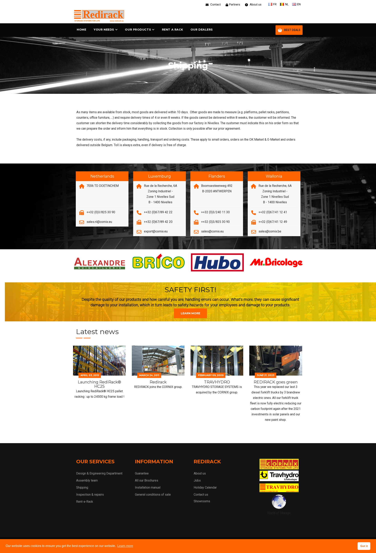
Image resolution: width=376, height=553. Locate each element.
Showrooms (202, 501)
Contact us (201, 494)
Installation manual (147, 487)
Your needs (104, 29)
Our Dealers (202, 29)
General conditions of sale (153, 494)
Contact (215, 4)
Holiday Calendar (205, 487)
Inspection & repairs (90, 494)
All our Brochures (146, 480)
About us (255, 4)
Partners (234, 4)
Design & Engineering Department (99, 473)
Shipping (82, 487)
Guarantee (142, 473)
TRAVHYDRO (217, 382)
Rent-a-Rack (84, 501)
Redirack (158, 382)
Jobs (197, 480)
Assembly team (87, 480)
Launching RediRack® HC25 (99, 384)
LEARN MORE (190, 313)
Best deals (292, 30)
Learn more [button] (125, 546)
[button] (186, 241)
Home (81, 29)
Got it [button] (364, 546)
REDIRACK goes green (276, 382)
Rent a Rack (172, 29)
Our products (138, 29)
